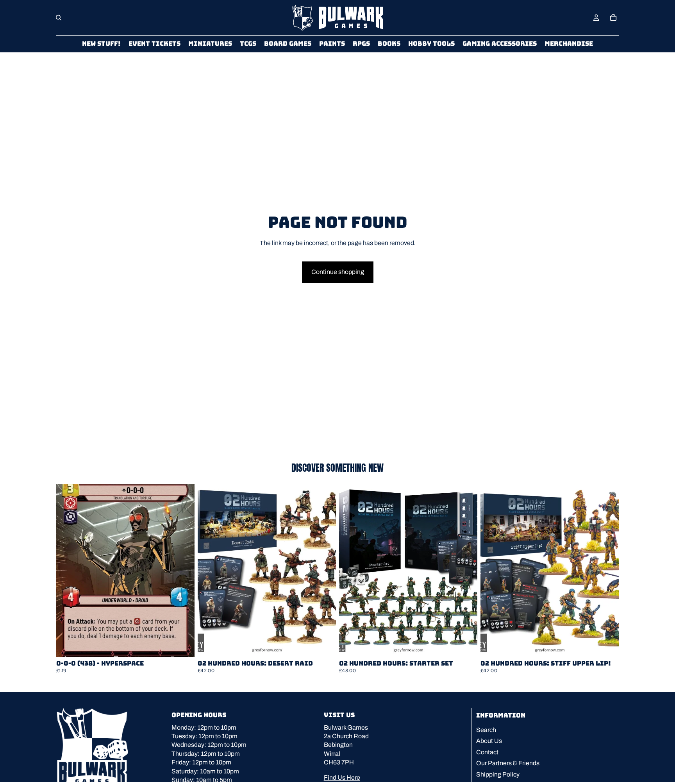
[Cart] (613, 17)
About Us (489, 741)
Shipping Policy (498, 774)
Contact (487, 752)
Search (486, 730)
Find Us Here (342, 777)
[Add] (182, 645)
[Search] (58, 17)
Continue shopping (337, 271)
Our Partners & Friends (507, 763)
